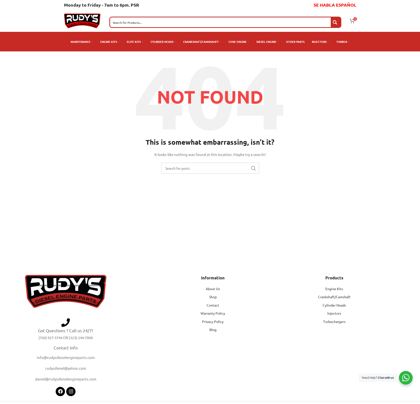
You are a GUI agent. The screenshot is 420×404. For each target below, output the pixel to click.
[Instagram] (71, 391)
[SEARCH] (253, 168)
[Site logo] (82, 20)
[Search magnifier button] (336, 22)
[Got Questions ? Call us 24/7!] (65, 322)
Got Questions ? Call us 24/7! (65, 330)
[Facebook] (60, 391)
